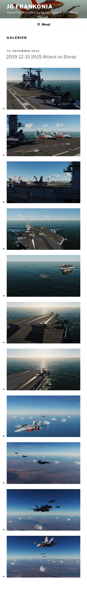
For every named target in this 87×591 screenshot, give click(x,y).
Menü (46, 24)
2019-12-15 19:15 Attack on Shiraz (41, 56)
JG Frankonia (30, 6)
